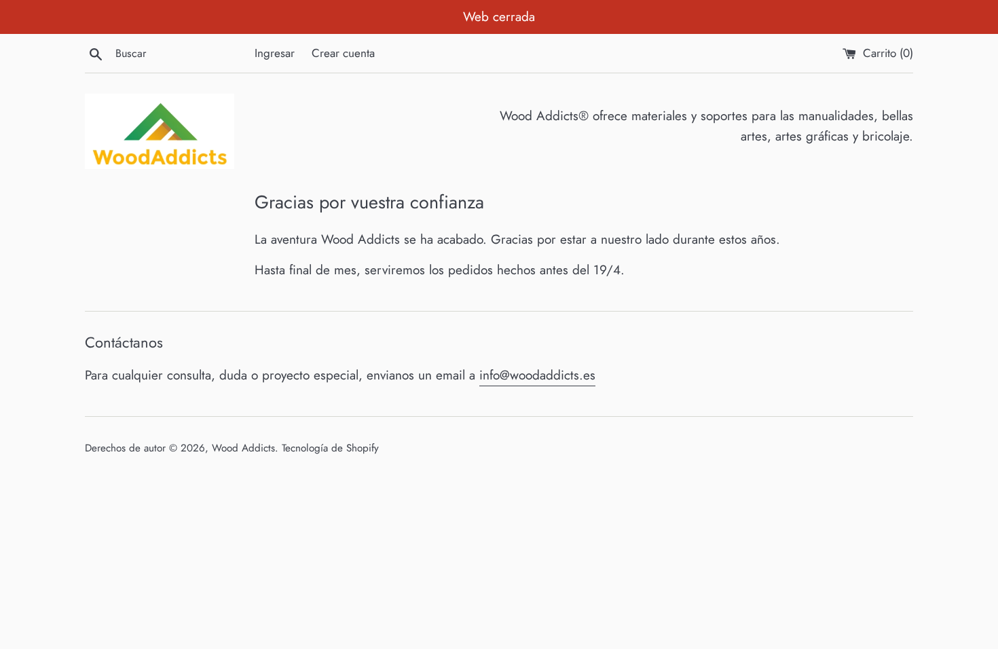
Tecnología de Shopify (330, 448)
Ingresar (275, 53)
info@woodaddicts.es (537, 375)
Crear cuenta (343, 53)
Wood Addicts (243, 448)
